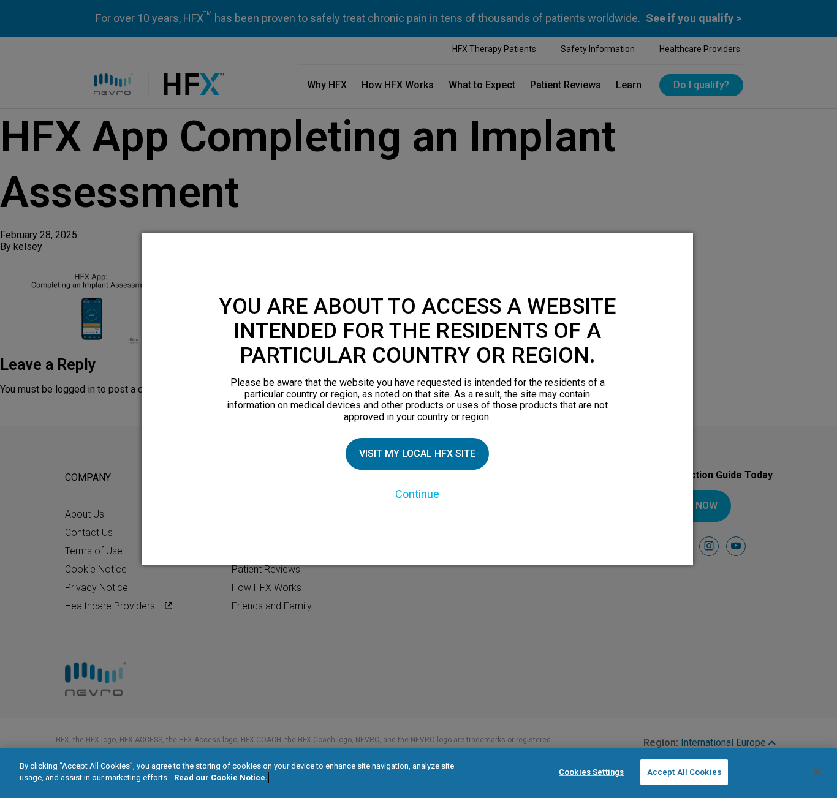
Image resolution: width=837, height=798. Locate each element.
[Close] (817, 771)
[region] (418, 773)
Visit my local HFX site (417, 453)
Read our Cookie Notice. (221, 777)
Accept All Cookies (684, 772)
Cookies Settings (591, 772)
